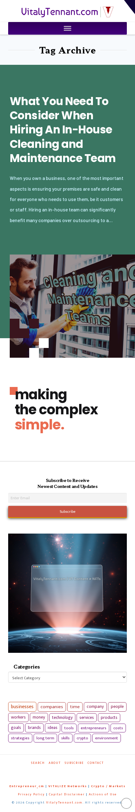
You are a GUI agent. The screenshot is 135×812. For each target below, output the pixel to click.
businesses (22, 707)
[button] (129, 7)
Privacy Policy (31, 794)
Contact (96, 763)
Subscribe (74, 763)
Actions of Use (103, 794)
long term (45, 738)
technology (62, 717)
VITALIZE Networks (67, 786)
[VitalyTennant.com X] (64, 771)
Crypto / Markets (108, 786)
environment (106, 738)
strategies (20, 738)
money (39, 717)
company (95, 706)
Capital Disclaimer (67, 794)
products (109, 717)
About (55, 763)
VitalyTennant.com (64, 802)
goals (16, 727)
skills (65, 738)
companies (51, 707)
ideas (52, 727)
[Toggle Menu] (67, 28)
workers (18, 717)
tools (69, 728)
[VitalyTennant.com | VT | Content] (80, 771)
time (75, 707)
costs (118, 728)
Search (38, 763)
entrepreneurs (93, 728)
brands (34, 727)
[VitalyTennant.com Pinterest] (72, 771)
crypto (82, 738)
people (117, 706)
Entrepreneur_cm (26, 786)
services (86, 717)
